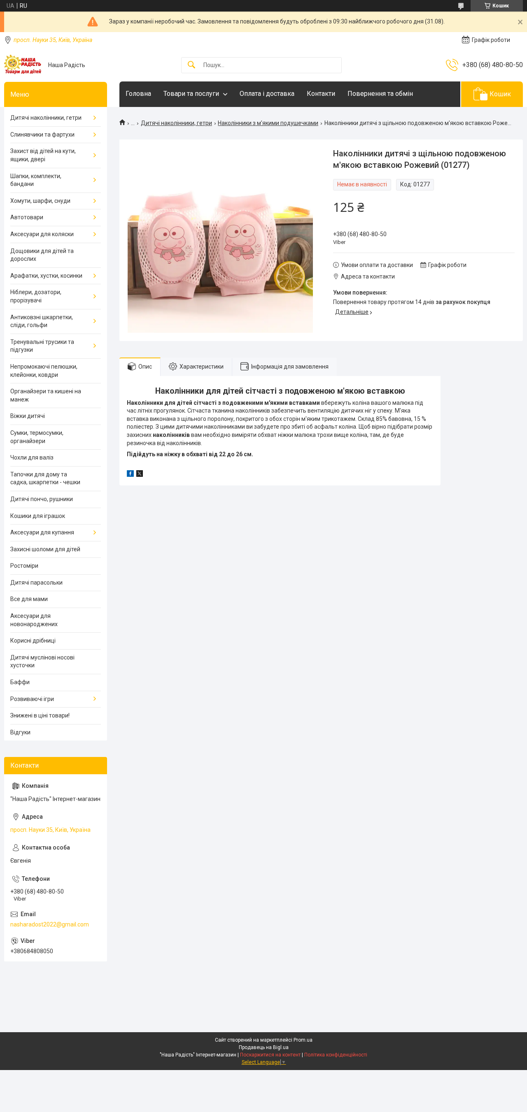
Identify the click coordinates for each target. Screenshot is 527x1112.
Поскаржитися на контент (270, 1055)
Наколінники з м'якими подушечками (268, 123)
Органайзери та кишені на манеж (45, 395)
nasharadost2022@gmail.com (49, 924)
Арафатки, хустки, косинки (46, 275)
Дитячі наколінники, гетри (176, 123)
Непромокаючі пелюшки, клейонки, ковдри (43, 370)
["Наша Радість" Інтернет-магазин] (23, 65)
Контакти (321, 94)
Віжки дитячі (27, 416)
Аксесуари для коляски (42, 234)
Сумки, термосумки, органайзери (36, 436)
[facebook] (130, 474)
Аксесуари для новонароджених (34, 620)
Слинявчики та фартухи (42, 134)
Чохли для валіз (32, 457)
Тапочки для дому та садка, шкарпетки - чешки (45, 478)
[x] (139, 474)
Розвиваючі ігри (32, 699)
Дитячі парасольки (36, 582)
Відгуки (20, 732)
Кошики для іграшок (37, 516)
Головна (138, 94)
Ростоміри (24, 565)
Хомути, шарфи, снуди (40, 200)
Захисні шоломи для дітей (45, 549)
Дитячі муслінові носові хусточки (42, 661)
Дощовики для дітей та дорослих (42, 255)
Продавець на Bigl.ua (264, 1047)
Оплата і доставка (267, 94)
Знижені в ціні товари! (40, 715)
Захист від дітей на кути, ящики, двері (43, 155)
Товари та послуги (191, 94)
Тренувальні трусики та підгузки (42, 346)
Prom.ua (303, 1040)
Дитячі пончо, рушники (41, 499)
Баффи (20, 682)
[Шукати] (191, 65)
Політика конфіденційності (335, 1055)
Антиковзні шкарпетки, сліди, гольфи (41, 321)
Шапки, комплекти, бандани (35, 180)
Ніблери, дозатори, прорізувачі (35, 296)
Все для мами (29, 599)
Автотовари (26, 217)
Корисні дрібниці (33, 640)
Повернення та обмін (380, 94)
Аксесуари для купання (42, 532)
